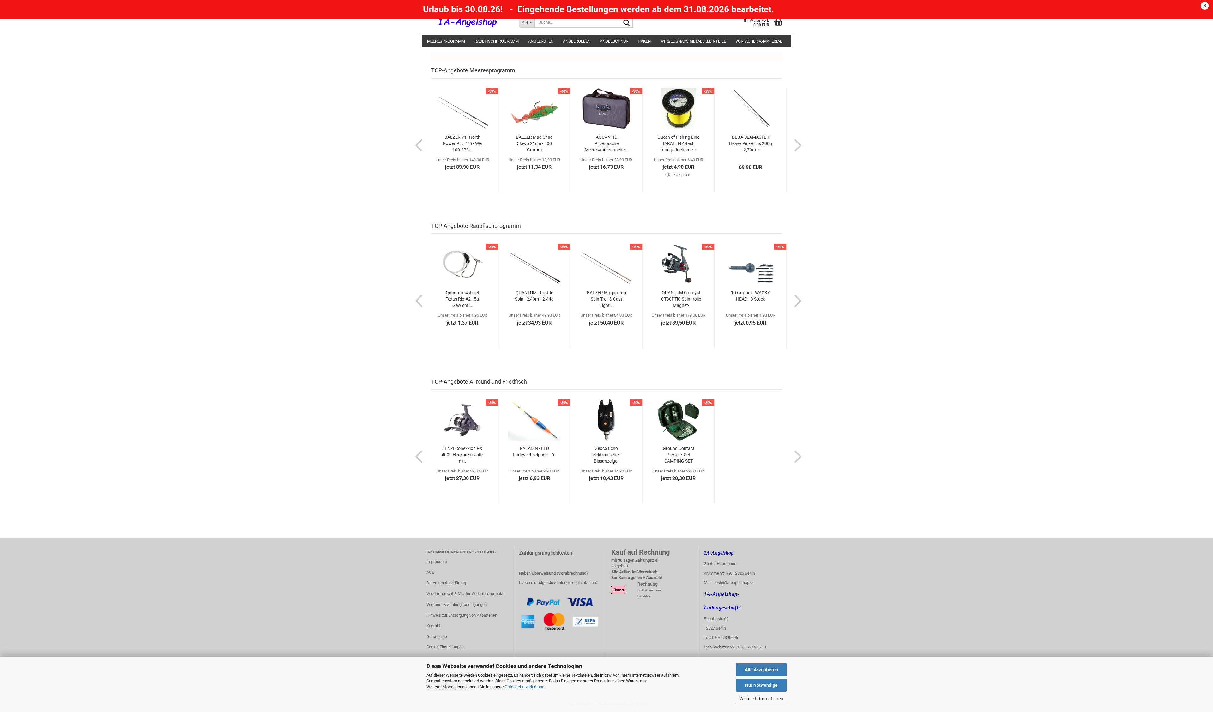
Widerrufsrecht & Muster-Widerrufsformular (465, 593)
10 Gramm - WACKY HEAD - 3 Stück (750, 295)
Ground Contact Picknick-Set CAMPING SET (678, 455)
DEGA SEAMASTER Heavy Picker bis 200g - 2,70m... (750, 143)
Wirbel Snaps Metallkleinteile (693, 41)
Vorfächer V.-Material (758, 41)
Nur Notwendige (761, 685)
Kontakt (433, 626)
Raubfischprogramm (496, 41)
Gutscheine (436, 636)
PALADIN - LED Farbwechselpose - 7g (534, 451)
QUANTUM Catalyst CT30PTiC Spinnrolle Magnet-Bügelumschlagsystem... (681, 299)
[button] (416, 145)
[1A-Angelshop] (468, 22)
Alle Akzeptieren (761, 669)
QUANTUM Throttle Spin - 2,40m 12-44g (534, 295)
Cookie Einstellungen (445, 646)
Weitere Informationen (761, 698)
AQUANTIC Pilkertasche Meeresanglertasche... (606, 143)
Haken (644, 41)
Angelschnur (614, 41)
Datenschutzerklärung (524, 687)
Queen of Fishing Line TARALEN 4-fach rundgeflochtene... (678, 143)
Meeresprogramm (446, 41)
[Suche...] (627, 22)
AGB (430, 572)
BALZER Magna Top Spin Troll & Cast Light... (606, 299)
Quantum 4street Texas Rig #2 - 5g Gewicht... (462, 299)
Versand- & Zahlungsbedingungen (456, 604)
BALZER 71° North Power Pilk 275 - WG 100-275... (462, 143)
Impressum (436, 561)
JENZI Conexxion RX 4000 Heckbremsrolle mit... (462, 455)
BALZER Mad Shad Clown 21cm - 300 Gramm (534, 143)
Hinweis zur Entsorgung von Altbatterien (461, 615)
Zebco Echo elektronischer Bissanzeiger (606, 455)
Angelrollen (576, 41)
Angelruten (540, 41)
